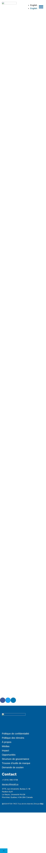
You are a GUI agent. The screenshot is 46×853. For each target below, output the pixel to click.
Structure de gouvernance (15, 759)
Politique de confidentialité (15, 733)
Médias (5, 746)
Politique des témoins (13, 738)
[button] (2, 700)
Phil (41, 804)
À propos (6, 742)
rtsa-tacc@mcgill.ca (10, 784)
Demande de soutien (13, 767)
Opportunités (8, 754)
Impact (5, 750)
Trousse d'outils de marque (16, 763)
